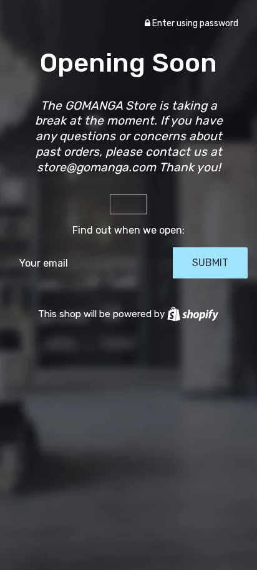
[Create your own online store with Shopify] (192, 314)
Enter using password (194, 23)
